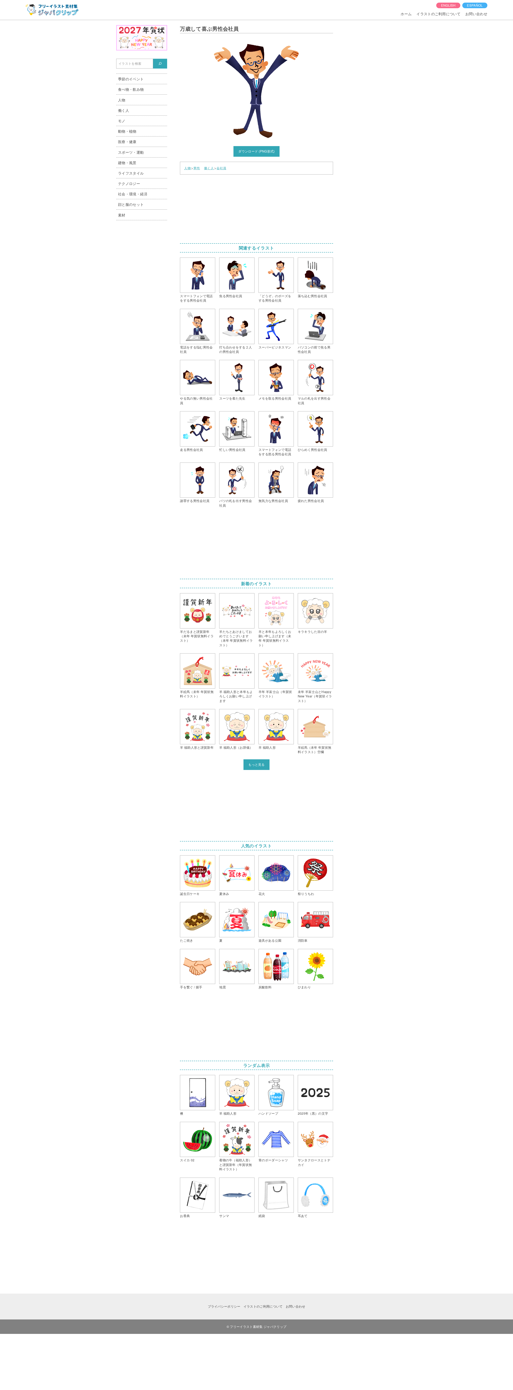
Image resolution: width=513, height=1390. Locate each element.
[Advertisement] (256, 208)
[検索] (160, 64)
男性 (196, 168)
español (475, 5)
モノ (121, 120)
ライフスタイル (131, 173)
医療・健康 (127, 141)
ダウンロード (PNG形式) (256, 151)
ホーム (406, 13)
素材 (121, 214)
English (448, 5)
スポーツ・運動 (131, 152)
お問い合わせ (476, 13)
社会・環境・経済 (132, 193)
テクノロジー (129, 183)
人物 (187, 168)
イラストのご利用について (438, 13)
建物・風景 (127, 162)
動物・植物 (127, 131)
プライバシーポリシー (224, 1306)
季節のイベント (131, 78)
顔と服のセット (131, 204)
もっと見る (256, 764)
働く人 (209, 168)
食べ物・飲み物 (131, 89)
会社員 (221, 168)
